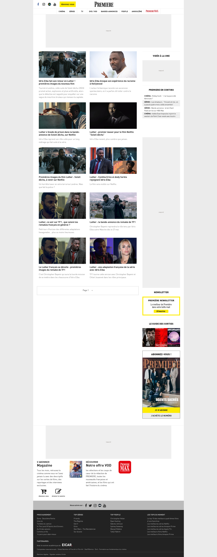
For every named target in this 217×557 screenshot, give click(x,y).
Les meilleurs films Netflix (157, 532)
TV (82, 11)
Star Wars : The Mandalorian (85, 529)
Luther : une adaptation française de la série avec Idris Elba (112, 268)
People (124, 11)
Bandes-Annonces (109, 11)
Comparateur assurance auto (46, 549)
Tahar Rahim (115, 532)
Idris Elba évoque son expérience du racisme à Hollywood (112, 82)
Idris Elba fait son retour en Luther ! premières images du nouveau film (57, 82)
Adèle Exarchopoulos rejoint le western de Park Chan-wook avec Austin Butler (160, 115)
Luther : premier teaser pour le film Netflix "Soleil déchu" (112, 133)
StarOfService (89, 549)
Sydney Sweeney (116, 526)
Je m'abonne (161, 410)
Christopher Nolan (117, 518)
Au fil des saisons (43, 529)
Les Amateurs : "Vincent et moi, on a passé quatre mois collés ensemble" (161, 103)
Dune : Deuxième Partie (46, 518)
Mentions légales (42, 554)
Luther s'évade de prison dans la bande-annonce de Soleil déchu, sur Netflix (59, 133)
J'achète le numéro (161, 415)
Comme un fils (42, 532)
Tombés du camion (44, 524)
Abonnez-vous (67, 4)
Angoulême (137, 11)
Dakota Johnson (116, 524)
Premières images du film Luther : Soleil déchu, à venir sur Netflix (59, 178)
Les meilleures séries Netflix (158, 524)
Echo (75, 526)
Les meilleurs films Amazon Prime (160, 534)
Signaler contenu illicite (58, 554)
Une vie (40, 521)
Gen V (76, 524)
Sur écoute (78, 532)
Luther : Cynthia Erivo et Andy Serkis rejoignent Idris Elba (108, 178)
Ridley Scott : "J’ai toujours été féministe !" (160, 97)
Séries (72, 11)
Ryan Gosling (115, 521)
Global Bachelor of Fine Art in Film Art (70, 549)
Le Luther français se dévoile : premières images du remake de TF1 (60, 268)
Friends (77, 518)
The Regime (78, 521)
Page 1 (86, 290)
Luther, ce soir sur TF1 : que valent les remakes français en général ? (58, 223)
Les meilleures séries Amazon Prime (161, 526)
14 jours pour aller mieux (46, 534)
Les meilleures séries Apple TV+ (159, 529)
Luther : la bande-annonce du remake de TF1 (113, 222)
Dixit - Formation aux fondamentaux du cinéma (110, 549)
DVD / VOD (93, 11)
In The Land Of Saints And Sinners (50, 526)
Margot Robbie (116, 529)
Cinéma (62, 11)
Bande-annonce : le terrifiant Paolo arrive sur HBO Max (159, 109)
